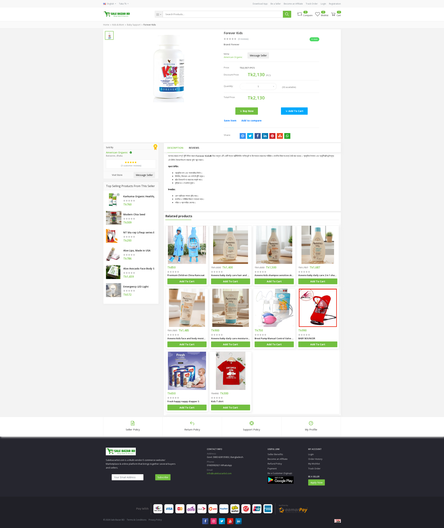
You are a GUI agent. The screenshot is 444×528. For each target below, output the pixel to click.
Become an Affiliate (293, 3)
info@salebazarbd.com (219, 473)
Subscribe (162, 477)
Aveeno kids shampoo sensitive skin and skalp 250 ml (274, 275)
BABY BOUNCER (306, 338)
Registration (335, 3)
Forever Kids (149, 24)
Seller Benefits (275, 454)
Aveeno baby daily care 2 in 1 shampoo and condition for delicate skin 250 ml (318, 275)
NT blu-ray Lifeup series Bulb (138, 232)
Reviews (194, 147)
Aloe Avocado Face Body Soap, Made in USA (138, 268)
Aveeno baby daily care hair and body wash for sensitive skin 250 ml (230, 275)
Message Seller (258, 55)
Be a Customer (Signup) (280, 473)
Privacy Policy (155, 519)
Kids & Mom (118, 24)
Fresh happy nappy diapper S (183, 401)
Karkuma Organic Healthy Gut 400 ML (138, 196)
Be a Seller (276, 3)
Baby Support (133, 24)
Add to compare (251, 120)
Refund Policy (275, 463)
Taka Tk (123, 3)
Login (323, 3)
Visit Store (117, 174)
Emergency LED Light (136, 286)
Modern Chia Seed (134, 214)
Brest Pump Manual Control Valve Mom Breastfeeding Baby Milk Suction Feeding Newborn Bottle (274, 338)
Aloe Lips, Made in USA (136, 250)
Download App (260, 3)
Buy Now (248, 111)
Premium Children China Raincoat (185, 275)
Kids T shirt (217, 401)
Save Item (230, 120)
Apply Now (316, 482)
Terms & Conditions (136, 519)
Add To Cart (187, 281)
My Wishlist (314, 463)
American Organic (233, 57)
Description (175, 147)
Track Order (312, 3)
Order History (315, 459)
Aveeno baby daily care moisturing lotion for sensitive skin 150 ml (230, 338)
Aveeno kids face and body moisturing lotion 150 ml (187, 338)
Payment (272, 468)
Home (106, 24)
